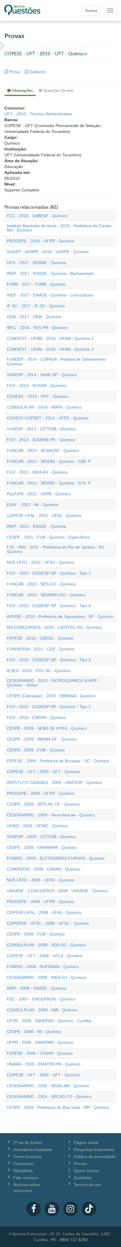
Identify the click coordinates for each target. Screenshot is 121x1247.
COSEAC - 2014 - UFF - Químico (37, 396)
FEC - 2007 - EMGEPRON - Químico (41, 999)
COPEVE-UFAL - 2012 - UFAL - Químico (44, 515)
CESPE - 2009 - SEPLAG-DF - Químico (43, 804)
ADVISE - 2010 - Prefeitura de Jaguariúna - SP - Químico (60, 616)
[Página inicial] (22, 10)
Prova (14, 71)
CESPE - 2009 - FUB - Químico (36, 750)
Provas (80, 1163)
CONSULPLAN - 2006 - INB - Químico (42, 1010)
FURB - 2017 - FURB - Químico (36, 284)
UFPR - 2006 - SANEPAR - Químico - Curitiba (49, 1020)
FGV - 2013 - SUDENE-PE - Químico (41, 439)
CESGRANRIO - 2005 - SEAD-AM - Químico (48, 1085)
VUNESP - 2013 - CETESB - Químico (41, 428)
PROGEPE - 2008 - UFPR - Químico (40, 901)
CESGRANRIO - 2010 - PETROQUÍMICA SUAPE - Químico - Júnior (53, 682)
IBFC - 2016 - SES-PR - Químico (37, 327)
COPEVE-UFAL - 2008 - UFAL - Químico (44, 912)
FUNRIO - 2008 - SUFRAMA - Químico (43, 966)
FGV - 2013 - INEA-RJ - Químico (37, 472)
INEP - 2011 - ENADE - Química (36, 526)
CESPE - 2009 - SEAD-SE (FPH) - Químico (47, 728)
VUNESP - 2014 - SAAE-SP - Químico (42, 374)
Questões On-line (57, 90)
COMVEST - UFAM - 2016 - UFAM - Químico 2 (50, 349)
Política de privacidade (95, 1156)
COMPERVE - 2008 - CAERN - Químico (43, 869)
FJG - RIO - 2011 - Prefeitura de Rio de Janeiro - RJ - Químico (56, 549)
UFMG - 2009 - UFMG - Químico (37, 825)
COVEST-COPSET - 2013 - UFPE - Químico (48, 418)
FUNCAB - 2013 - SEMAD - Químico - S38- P (49, 461)
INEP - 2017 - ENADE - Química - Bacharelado (50, 273)
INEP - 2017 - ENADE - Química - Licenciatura (50, 295)
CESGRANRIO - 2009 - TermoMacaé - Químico (51, 815)
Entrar (91, 10)
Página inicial (86, 1142)
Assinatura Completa (32, 1149)
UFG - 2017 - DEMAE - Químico (36, 262)
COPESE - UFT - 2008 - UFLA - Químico (44, 955)
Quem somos (86, 1170)
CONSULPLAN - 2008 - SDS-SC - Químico (46, 945)
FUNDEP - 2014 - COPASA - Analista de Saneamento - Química (57, 361)
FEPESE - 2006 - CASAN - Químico (40, 1053)
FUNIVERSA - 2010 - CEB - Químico (40, 649)
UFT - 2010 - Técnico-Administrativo (38, 114)
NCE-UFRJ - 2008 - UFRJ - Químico (40, 880)
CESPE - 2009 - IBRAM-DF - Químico (42, 739)
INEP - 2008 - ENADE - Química (36, 988)
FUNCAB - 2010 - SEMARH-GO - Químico (46, 594)
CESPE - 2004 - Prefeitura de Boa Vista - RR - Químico (58, 1107)
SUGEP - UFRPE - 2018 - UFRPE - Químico (48, 251)
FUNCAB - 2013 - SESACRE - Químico (43, 450)
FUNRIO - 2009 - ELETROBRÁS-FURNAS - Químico (56, 858)
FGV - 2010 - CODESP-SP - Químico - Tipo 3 (49, 659)
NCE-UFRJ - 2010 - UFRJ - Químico (40, 562)
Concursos (23, 1163)
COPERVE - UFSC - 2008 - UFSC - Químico (48, 923)
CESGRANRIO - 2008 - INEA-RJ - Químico (46, 977)
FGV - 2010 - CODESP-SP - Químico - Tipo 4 (49, 605)
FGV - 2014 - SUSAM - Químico (36, 385)
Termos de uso (87, 1184)
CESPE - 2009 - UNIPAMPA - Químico (42, 847)
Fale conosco (25, 1177)
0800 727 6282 (74, 1239)
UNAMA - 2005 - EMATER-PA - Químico (43, 1064)
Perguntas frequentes (94, 1149)
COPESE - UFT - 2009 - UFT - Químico (43, 771)
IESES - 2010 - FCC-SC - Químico (38, 670)
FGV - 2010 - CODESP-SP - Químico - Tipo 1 (49, 573)
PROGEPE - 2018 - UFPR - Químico (40, 241)
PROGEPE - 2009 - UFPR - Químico (40, 793)
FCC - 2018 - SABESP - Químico (37, 215)
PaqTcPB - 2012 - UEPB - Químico (39, 493)
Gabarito (37, 71)
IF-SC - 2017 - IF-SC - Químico (36, 306)
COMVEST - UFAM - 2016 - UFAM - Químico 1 (50, 338)
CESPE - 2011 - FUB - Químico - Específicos (48, 537)
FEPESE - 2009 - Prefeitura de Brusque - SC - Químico (58, 760)
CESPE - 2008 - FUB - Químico (36, 934)
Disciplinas (23, 1170)
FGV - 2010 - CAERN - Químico (36, 717)
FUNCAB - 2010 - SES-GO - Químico (41, 584)
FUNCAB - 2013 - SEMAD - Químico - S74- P (49, 483)
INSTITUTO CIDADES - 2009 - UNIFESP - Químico (54, 782)
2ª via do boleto (27, 1142)
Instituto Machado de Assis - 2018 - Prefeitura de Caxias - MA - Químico (60, 227)
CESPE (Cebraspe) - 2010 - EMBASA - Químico (51, 695)
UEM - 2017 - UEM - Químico (34, 316)
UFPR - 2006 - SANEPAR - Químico (40, 1042)
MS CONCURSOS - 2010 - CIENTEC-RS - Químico (54, 627)
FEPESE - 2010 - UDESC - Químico (40, 638)
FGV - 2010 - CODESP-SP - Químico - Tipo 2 (49, 706)
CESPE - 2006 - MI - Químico (34, 1031)
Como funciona (27, 1156)
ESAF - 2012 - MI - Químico (32, 504)
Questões (83, 1177)
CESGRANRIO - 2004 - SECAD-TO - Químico (49, 1096)
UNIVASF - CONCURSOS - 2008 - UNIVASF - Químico (57, 890)
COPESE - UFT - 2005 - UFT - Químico (43, 1075)
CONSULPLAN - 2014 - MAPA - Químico (44, 407)
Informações (22, 90)
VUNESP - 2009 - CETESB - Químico (41, 836)
